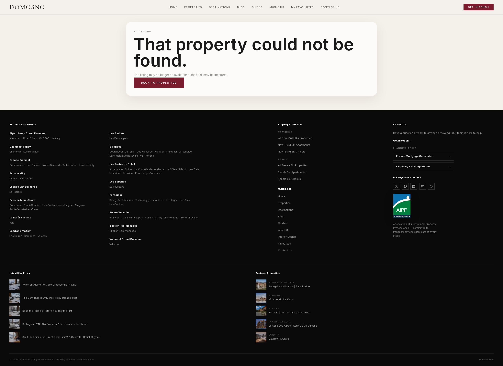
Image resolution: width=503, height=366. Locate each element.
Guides (282, 223)
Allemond (14, 138)
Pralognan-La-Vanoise (179, 151)
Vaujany (56, 138)
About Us (283, 230)
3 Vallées (115, 146)
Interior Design (287, 236)
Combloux (15, 205)
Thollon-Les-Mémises (122, 230)
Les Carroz (15, 236)
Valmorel (114, 244)
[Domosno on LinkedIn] (413, 186)
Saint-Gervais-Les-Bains (23, 209)
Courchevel (116, 151)
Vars (11, 222)
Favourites (284, 243)
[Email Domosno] (422, 186)
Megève (80, 205)
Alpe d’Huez (30, 138)
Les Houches (31, 151)
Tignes (13, 178)
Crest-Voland (17, 165)
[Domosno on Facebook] (405, 186)
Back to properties (159, 82)
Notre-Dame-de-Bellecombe (59, 165)
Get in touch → (402, 140)
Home (281, 196)
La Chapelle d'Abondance (149, 169)
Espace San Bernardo (23, 186)
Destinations (285, 209)
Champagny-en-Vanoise (150, 200)
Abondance (116, 169)
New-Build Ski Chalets (291, 151)
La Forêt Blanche (20, 217)
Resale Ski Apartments (292, 172)
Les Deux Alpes (118, 138)
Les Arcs (185, 200)
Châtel (128, 169)
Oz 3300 (44, 138)
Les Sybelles (117, 181)
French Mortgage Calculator (414, 156)
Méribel (159, 151)
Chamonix (15, 151)
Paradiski (115, 194)
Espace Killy (17, 173)
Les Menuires (145, 151)
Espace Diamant (19, 160)
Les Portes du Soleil (122, 164)
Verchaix (42, 236)
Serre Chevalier (119, 212)
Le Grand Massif (20, 230)
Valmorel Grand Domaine (125, 239)
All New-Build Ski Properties (295, 138)
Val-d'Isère (26, 178)
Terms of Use (486, 359)
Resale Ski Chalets (289, 178)
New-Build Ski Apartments (294, 144)
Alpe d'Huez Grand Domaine (27, 133)
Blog (281, 216)
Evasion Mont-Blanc (22, 200)
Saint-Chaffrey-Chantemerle (161, 217)
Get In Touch (478, 7)
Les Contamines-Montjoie (57, 205)
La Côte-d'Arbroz (176, 169)
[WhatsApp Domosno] (431, 186)
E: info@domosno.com (407, 177)
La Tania (130, 151)
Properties (284, 202)
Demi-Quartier (32, 205)
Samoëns (29, 236)
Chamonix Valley (20, 146)
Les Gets (194, 169)
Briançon (114, 217)
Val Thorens (147, 155)
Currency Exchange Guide (413, 166)
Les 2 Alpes (116, 133)
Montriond (115, 173)
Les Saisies (33, 165)
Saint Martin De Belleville (123, 155)
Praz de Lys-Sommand (148, 173)
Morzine (128, 173)
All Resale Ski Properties (293, 165)
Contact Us (285, 250)
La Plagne (172, 200)
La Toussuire (116, 186)
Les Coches (116, 204)
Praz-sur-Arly (86, 165)
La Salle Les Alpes (132, 217)
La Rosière (15, 191)
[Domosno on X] (396, 186)
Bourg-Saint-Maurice (121, 200)
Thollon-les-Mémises (123, 225)
